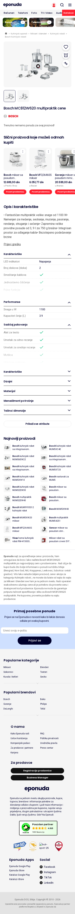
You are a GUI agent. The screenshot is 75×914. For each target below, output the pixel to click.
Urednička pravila (48, 743)
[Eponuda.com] (19, 4)
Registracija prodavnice (37, 770)
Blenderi (44, 667)
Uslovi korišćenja (19, 738)
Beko (42, 699)
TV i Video (46, 13)
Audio (59, 13)
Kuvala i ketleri (10, 676)
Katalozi (69, 13)
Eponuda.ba (51, 907)
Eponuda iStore (16, 870)
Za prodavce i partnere (22, 748)
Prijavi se (34, 640)
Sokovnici (8, 672)
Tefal (42, 708)
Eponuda (6, 33)
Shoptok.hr (41, 907)
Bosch (6, 699)
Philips (43, 704)
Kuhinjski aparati (19, 33)
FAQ (42, 733)
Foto (34, 13)
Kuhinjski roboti (57, 33)
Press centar (46, 748)
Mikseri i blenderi (38, 33)
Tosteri (43, 672)
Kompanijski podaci (20, 743)
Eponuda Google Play (19, 866)
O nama (18, 726)
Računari (9, 13)
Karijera (14, 752)
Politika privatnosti (49, 738)
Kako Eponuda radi (20, 733)
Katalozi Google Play (19, 875)
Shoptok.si (31, 907)
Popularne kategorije (21, 660)
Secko (43, 676)
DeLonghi (8, 708)
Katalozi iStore (16, 879)
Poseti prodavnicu (15, 191)
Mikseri (7, 667)
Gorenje (7, 704)
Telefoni (23, 13)
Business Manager (37, 777)
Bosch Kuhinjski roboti (15, 36)
